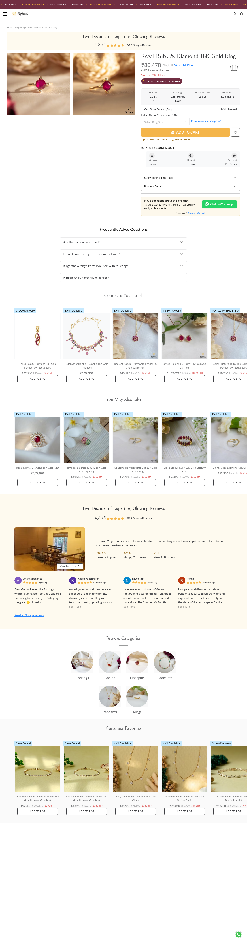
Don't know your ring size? (206, 121)
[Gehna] (68, 14)
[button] (190, 177)
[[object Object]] (235, 132)
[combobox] (165, 121)
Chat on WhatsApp (221, 204)
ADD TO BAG (37, 378)
